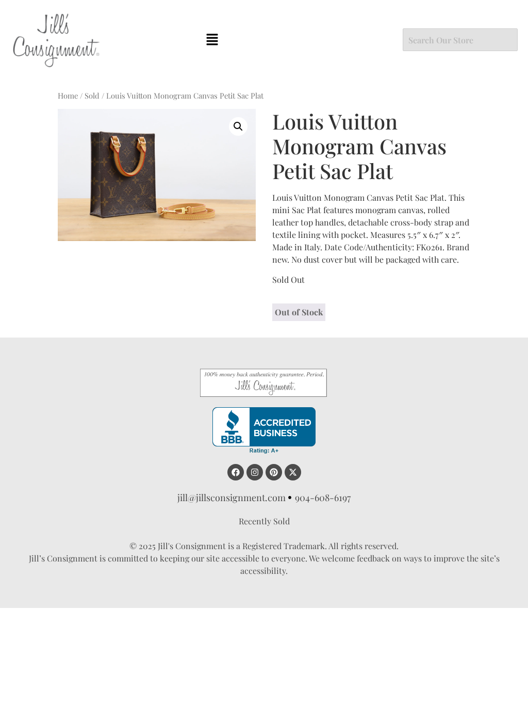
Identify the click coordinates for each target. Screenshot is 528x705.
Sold (92, 95)
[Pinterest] (274, 472)
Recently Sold (264, 521)
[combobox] (460, 39)
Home (68, 95)
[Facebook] (235, 472)
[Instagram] (254, 472)
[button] (212, 40)
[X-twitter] (293, 472)
